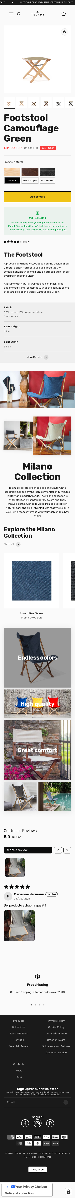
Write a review (17, 850)
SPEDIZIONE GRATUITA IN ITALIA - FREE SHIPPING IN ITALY (40, 2)
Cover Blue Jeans (31, 613)
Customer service (56, 1052)
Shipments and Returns (56, 1046)
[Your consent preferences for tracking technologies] (68, 1191)
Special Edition (19, 1033)
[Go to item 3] (33, 103)
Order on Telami (56, 1039)
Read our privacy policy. (49, 1094)
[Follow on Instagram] (37, 1123)
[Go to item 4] (46, 103)
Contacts (18, 1064)
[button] (12, 241)
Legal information (56, 1033)
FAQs (19, 1076)
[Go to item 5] (58, 103)
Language (38, 1169)
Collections (18, 1027)
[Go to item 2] (21, 103)
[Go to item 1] (9, 103)
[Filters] (58, 850)
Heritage (19, 1039)
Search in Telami (18, 1046)
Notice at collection (19, 1193)
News (19, 1070)
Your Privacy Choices (31, 1187)
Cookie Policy (56, 1027)
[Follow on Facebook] (25, 1123)
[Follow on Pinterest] (50, 1123)
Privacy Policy (56, 1020)
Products (18, 1020)
